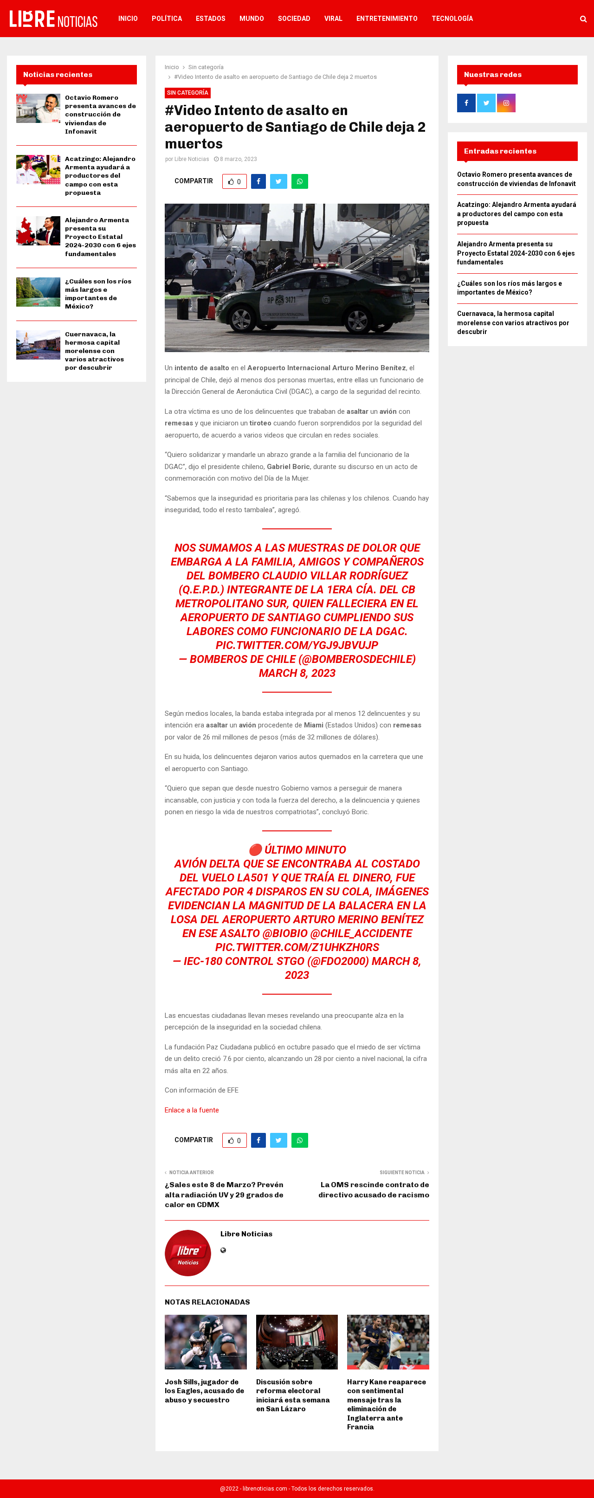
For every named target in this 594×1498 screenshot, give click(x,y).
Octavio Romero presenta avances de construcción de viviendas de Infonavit (100, 114)
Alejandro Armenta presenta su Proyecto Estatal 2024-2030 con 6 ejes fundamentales (100, 237)
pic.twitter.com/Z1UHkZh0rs (297, 947)
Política (167, 18)
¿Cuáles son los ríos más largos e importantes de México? (98, 294)
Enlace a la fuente (192, 1110)
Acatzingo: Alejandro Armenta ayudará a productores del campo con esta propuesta (100, 176)
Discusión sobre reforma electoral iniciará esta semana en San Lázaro (293, 1396)
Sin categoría (187, 93)
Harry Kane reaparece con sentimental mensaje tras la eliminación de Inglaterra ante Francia (386, 1405)
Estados (211, 18)
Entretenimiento (387, 18)
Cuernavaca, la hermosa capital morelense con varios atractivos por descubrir (94, 351)
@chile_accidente (361, 933)
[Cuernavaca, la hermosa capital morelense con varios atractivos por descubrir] (38, 345)
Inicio (128, 18)
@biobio (285, 933)
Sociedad (294, 18)
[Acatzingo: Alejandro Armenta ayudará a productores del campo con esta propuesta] (38, 169)
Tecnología (452, 18)
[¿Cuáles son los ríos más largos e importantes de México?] (38, 292)
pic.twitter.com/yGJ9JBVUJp (297, 645)
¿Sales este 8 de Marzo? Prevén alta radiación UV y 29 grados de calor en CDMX (224, 1194)
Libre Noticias (191, 159)
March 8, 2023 (297, 673)
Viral (333, 18)
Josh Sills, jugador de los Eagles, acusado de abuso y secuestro (204, 1391)
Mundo (251, 18)
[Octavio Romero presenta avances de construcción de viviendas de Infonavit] (38, 108)
